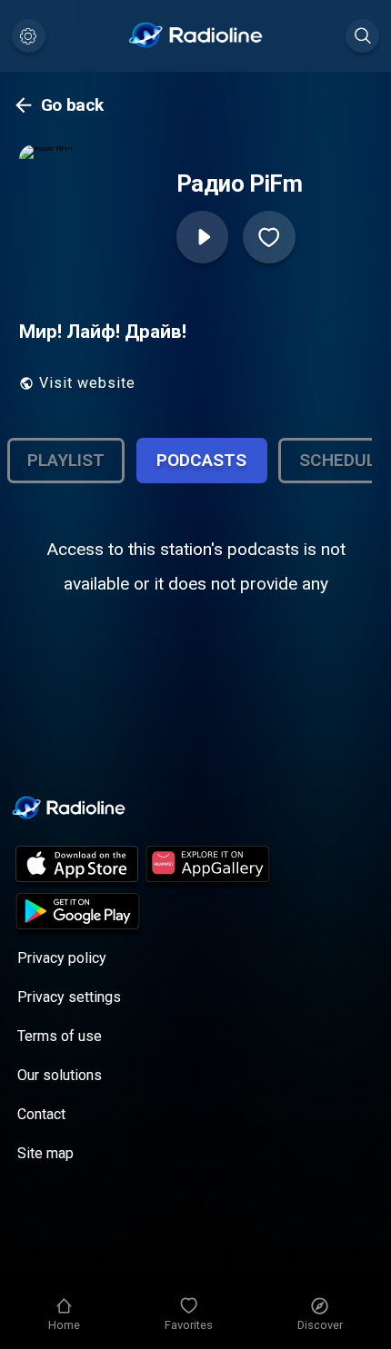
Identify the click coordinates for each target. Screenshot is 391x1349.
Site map (45, 1153)
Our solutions (59, 1075)
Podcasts (201, 460)
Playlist (66, 460)
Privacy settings (69, 997)
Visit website (87, 383)
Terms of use (59, 1036)
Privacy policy (61, 958)
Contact (41, 1114)
